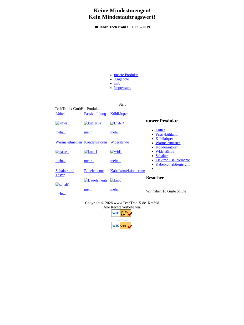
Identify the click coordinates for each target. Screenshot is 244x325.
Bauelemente (94, 171)
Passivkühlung (95, 114)
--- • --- (122, 220)
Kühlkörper (119, 114)
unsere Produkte (126, 75)
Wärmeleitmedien (69, 142)
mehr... (61, 132)
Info (117, 83)
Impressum (122, 88)
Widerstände (119, 142)
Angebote (121, 79)
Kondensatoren (95, 142)
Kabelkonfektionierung (127, 171)
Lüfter (60, 114)
